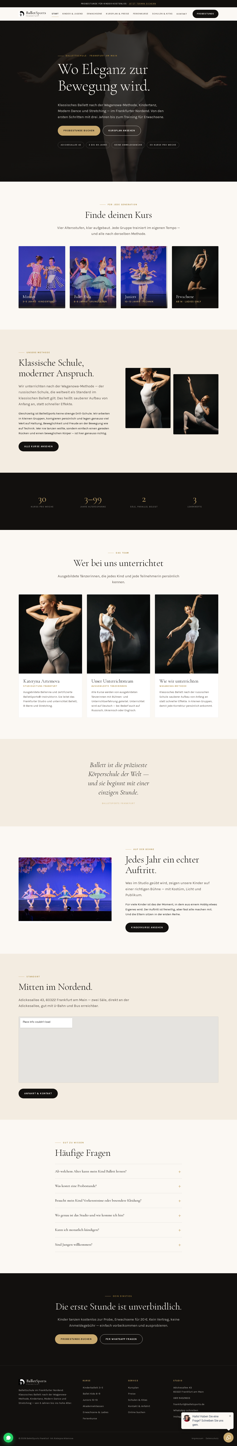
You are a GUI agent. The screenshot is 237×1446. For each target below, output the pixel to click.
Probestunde (205, 13)
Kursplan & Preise (117, 14)
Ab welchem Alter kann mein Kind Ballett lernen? (90, 1171)
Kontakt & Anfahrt (139, 1406)
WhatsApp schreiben (185, 1410)
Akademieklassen (93, 1406)
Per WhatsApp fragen (121, 1339)
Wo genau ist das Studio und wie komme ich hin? (89, 1215)
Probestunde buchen (79, 130)
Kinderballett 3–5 (93, 1387)
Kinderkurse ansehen (147, 927)
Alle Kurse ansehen (38, 446)
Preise (132, 1393)
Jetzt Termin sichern (142, 3)
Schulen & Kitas (162, 14)
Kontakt (182, 14)
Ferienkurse (140, 14)
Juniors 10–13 (90, 1399)
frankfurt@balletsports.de (188, 1404)
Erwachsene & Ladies (95, 1412)
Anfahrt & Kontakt (38, 1093)
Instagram (179, 1416)
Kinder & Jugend (72, 14)
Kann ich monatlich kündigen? (77, 1229)
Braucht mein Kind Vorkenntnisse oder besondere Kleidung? (98, 1200)
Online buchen (136, 1412)
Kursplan (133, 1387)
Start (55, 14)
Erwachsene (94, 14)
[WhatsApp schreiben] (8, 1438)
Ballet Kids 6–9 (91, 1393)
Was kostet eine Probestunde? (76, 1186)
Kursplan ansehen (121, 130)
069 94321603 (181, 1398)
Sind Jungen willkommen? (73, 1244)
